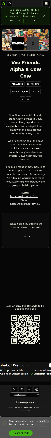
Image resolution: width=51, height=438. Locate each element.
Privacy (18, 407)
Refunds (28, 407)
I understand (20, 433)
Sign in (25, 236)
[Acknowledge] (43, 15)
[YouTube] (36, 389)
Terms (10, 407)
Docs (24, 410)
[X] (22, 99)
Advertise (39, 407)
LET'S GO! (31, 20)
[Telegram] (29, 389)
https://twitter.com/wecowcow (25, 196)
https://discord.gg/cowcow (25, 204)
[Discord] (28, 99)
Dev (29, 410)
